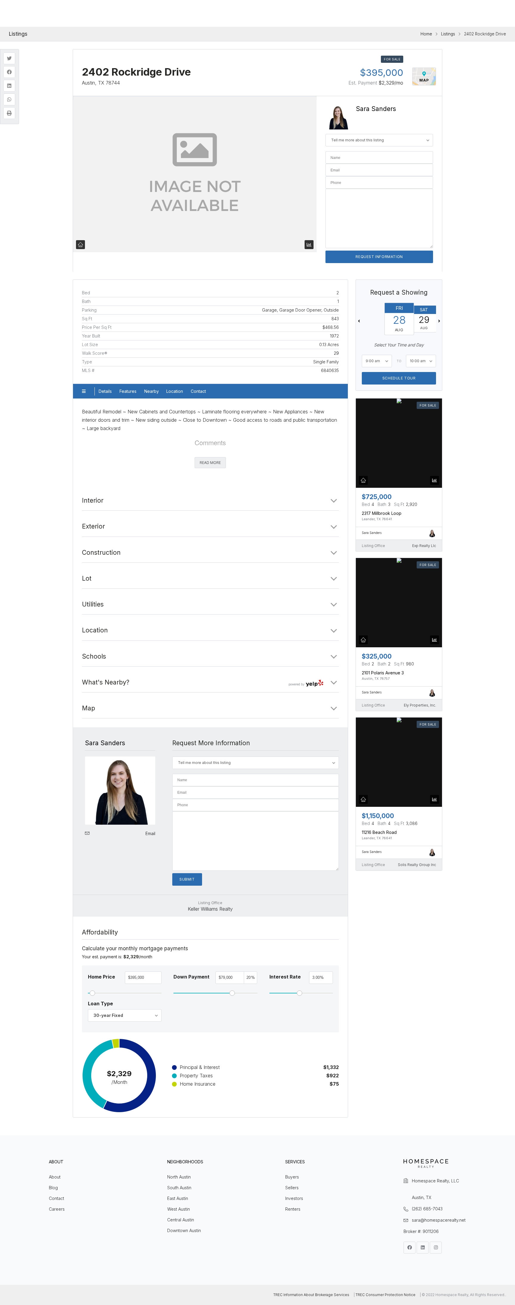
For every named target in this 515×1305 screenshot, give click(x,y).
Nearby (151, 391)
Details (105, 391)
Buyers (292, 1176)
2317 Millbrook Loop (381, 513)
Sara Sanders (376, 108)
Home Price (101, 977)
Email (150, 833)
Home (426, 34)
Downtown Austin (184, 1230)
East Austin (177, 1198)
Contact (198, 391)
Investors (294, 1198)
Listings (448, 34)
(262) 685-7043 (427, 1208)
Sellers (292, 1187)
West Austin (178, 1209)
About (55, 1176)
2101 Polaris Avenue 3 (383, 672)
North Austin (179, 1176)
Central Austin (180, 1219)
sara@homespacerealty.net (439, 1220)
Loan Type (100, 1004)
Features (128, 391)
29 (336, 353)
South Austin (179, 1187)
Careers (57, 1209)
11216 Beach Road (379, 832)
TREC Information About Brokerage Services (311, 1295)
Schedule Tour (398, 378)
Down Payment (191, 977)
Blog (53, 1187)
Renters (292, 1209)
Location (174, 391)
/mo (391, 83)
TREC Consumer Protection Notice (385, 1295)
